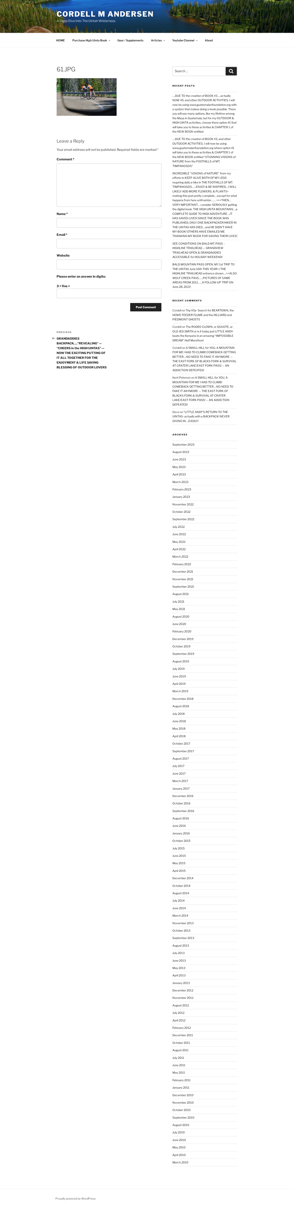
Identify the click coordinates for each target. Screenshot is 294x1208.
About (209, 40)
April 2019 (179, 683)
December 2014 (182, 878)
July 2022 (178, 526)
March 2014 (180, 915)
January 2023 (181, 496)
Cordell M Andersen (105, 14)
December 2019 (182, 639)
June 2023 (179, 459)
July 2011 (178, 1057)
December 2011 (182, 1035)
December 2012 (182, 990)
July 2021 (178, 601)
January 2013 (181, 983)
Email (62, 235)
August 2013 (180, 945)
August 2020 (180, 616)
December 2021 (182, 571)
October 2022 (181, 511)
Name (62, 214)
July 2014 (178, 900)
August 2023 (180, 452)
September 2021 (183, 586)
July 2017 (178, 766)
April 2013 (179, 975)
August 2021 (180, 594)
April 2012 (178, 1020)
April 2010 (179, 1155)
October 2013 (181, 930)
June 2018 (179, 721)
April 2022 (179, 549)
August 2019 (180, 661)
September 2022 (183, 519)
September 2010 (183, 1117)
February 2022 (181, 564)
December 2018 (182, 698)
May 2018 (178, 728)
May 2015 (178, 863)
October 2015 (181, 840)
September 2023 (183, 444)
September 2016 (183, 811)
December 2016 (182, 796)
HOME (60, 40)
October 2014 (181, 885)
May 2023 (179, 467)
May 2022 (178, 541)
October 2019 (181, 646)
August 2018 (180, 706)
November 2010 (183, 1102)
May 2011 (178, 1072)
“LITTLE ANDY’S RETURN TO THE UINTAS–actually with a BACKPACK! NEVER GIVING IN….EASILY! (201, 416)
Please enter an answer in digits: (81, 276)
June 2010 (179, 1140)
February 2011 (181, 1080)
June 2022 (179, 534)
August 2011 (180, 1050)
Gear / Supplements (130, 40)
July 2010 (178, 1132)
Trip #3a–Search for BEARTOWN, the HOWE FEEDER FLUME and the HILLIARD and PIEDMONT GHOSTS (203, 315)
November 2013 (183, 923)
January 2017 (181, 788)
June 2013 (179, 960)
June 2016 (179, 825)
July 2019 (178, 668)
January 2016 (181, 833)
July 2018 (178, 713)
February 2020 (181, 631)
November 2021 (182, 579)
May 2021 (178, 609)
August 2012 (180, 1005)
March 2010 (180, 1162)
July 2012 (178, 1012)
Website (63, 255)
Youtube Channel (183, 40)
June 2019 (179, 676)
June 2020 (179, 624)
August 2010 (180, 1125)
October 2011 (181, 1042)
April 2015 (179, 870)
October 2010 (181, 1110)
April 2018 (179, 736)
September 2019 (183, 653)
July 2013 (178, 953)
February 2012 (181, 1027)
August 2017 (180, 758)
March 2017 (180, 781)
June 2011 (178, 1065)
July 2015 (178, 848)
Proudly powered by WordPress (75, 1198)
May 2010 (179, 1147)
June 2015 (179, 855)
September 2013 (183, 938)
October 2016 (181, 803)
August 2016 (180, 818)
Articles (156, 40)
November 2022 (183, 504)
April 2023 (179, 474)
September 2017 (183, 751)
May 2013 (178, 968)
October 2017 (181, 743)
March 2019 (180, 691)
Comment (65, 159)
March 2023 (180, 482)
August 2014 (180, 893)
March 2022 (180, 556)
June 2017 (179, 773)
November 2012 (182, 997)
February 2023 (181, 489)
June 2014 (179, 908)
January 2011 (180, 1087)
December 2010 (183, 1095)
